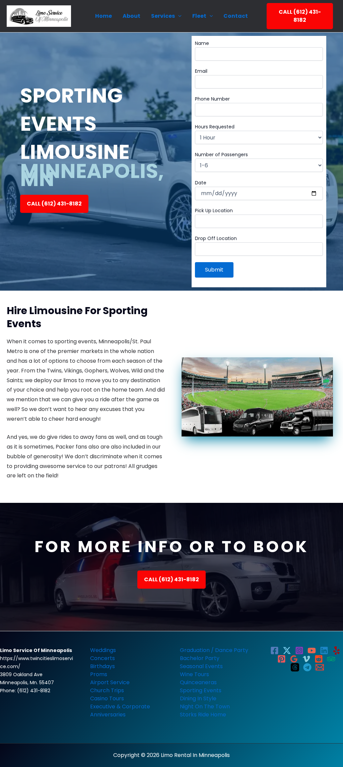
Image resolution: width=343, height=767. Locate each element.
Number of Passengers (221, 154)
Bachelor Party (199, 658)
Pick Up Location (214, 210)
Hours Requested (214, 126)
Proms (98, 674)
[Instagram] (299, 650)
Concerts (102, 658)
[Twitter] (287, 650)
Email (201, 71)
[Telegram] (307, 667)
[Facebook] (274, 650)
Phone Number (212, 99)
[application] (178, 16)
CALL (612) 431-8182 (300, 16)
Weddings (103, 650)
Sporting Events (200, 690)
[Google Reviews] (294, 659)
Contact (235, 16)
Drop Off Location (216, 238)
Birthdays (102, 666)
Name (202, 43)
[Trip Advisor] (331, 659)
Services (163, 16)
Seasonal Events (201, 666)
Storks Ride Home (203, 714)
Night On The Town (205, 706)
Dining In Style (198, 698)
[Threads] (295, 667)
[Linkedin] (324, 650)
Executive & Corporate (120, 706)
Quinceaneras (198, 682)
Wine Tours (194, 674)
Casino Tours (107, 698)
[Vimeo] (306, 659)
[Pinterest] (281, 659)
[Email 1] (320, 667)
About (131, 16)
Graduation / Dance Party (214, 650)
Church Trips (107, 690)
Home (103, 16)
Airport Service (110, 682)
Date (200, 182)
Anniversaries (108, 714)
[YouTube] (311, 650)
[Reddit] (319, 659)
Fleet (199, 16)
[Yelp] (336, 650)
